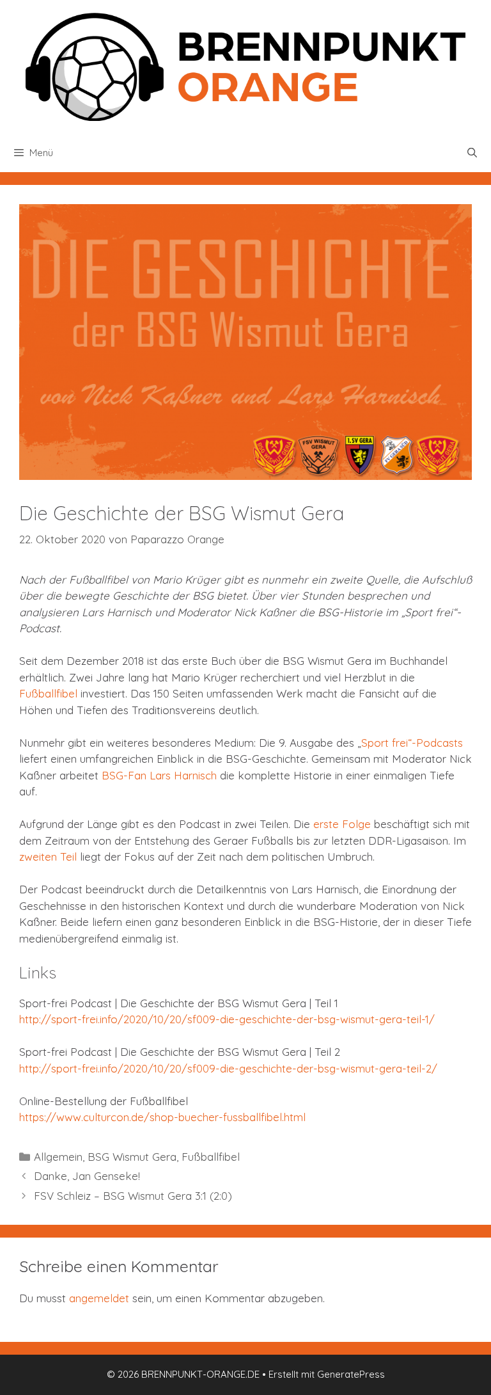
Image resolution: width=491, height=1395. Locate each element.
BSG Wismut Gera (132, 1156)
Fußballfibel (48, 693)
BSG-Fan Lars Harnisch (159, 775)
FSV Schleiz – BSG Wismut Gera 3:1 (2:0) (133, 1195)
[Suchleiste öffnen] (472, 153)
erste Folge (342, 824)
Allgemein (58, 1156)
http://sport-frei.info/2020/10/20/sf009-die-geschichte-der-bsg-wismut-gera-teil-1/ (227, 1019)
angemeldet (99, 1298)
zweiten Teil (48, 856)
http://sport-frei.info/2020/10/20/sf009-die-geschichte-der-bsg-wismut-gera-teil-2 (225, 1068)
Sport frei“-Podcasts (412, 742)
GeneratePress (351, 1374)
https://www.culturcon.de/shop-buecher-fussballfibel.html (162, 1117)
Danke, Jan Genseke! (87, 1176)
